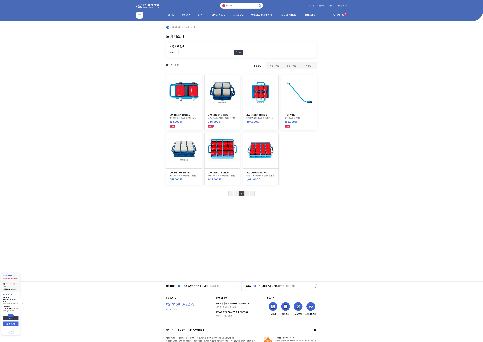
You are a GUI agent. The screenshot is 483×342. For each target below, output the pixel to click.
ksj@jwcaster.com (9, 289)
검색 (239, 52)
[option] (208, 286)
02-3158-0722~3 (10, 278)
